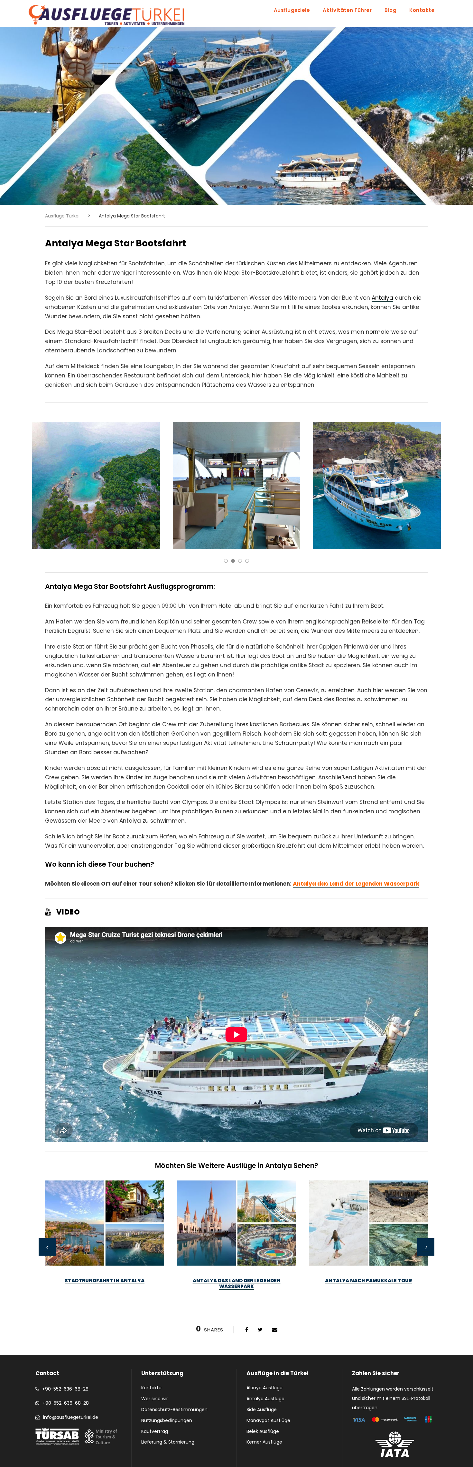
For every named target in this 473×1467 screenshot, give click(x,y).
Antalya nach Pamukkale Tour (368, 1280)
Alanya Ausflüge (264, 1387)
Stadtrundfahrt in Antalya (104, 1280)
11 (205, 1311)
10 (197, 1311)
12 (212, 1311)
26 (311, 1311)
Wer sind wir (154, 1398)
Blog (390, 10)
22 (282, 1311)
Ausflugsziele (292, 10)
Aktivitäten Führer (347, 10)
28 (325, 1311)
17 (247, 1311)
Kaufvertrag (154, 1431)
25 (304, 1311)
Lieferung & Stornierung (167, 1442)
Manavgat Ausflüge (268, 1420)
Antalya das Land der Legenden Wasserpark (356, 884)
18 (254, 1311)
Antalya (382, 298)
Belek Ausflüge (262, 1431)
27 (318, 1311)
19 (261, 1311)
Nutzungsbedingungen (166, 1420)
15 (233, 1311)
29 (332, 1311)
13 (219, 1311)
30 (339, 1311)
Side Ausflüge (261, 1409)
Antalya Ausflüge (265, 1398)
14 (226, 1311)
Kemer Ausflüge (264, 1442)
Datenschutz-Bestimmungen (174, 1409)
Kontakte (421, 10)
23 (290, 1311)
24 (297, 1311)
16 (240, 1311)
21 (275, 1311)
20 (268, 1311)
